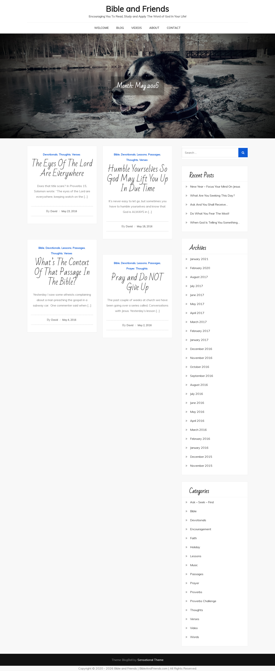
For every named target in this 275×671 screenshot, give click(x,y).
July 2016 (196, 394)
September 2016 (201, 376)
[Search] (243, 152)
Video (194, 628)
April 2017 (197, 313)
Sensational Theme (151, 660)
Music (194, 565)
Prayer (130, 268)
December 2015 (201, 457)
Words (194, 637)
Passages (154, 154)
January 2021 (199, 259)
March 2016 (198, 430)
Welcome (101, 28)
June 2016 (197, 403)
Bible (117, 154)
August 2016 (199, 385)
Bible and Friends (137, 9)
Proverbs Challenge (203, 601)
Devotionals (50, 154)
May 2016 (197, 412)
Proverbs (196, 592)
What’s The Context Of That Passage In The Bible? (62, 272)
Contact (174, 28)
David (54, 211)
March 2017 (198, 322)
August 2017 (199, 277)
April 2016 (197, 421)
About (154, 28)
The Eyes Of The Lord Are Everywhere (62, 168)
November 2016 (201, 358)
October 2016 (199, 367)
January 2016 (199, 448)
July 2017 (196, 286)
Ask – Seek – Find (202, 502)
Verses (76, 154)
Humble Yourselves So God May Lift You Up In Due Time (137, 179)
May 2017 (197, 304)
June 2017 (197, 295)
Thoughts (65, 154)
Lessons (142, 154)
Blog (120, 28)
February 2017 (200, 331)
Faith (193, 538)
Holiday (195, 547)
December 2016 (201, 349)
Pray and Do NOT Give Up (137, 282)
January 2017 (199, 340)
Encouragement (200, 529)
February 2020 (200, 268)
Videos (136, 28)
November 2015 (201, 465)
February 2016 (200, 439)
